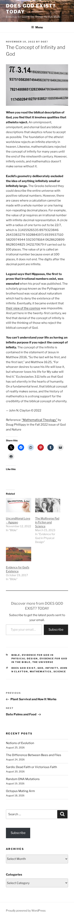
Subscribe (56, 629)
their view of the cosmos (23, 308)
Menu (39, 27)
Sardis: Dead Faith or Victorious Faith (31, 767)
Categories (14, 874)
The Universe (42, 662)
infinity (51, 668)
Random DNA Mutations (23, 779)
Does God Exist (23, 668)
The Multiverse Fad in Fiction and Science (47, 522)
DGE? (44, 41)
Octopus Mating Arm (20, 791)
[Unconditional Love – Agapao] (18, 505)
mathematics (41, 671)
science (59, 671)
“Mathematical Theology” (39, 420)
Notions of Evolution (20, 743)
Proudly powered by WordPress (26, 910)
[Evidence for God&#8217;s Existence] (18, 554)
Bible (15, 655)
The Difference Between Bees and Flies (33, 755)
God (40, 668)
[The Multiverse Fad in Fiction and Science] (47, 505)
